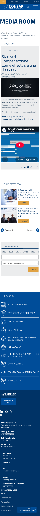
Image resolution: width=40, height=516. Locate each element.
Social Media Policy (7, 506)
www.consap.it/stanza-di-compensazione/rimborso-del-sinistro (17, 118)
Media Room (14, 2)
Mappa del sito (6, 497)
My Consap (36, 2)
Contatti (26, 2)
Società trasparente (19, 304)
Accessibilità (5, 502)
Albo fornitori (15, 321)
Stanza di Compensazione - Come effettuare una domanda (18, 36)
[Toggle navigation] (35, 7)
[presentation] (7, 230)
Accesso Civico (6, 510)
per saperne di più (8, 401)
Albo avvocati (15, 346)
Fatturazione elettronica (21, 313)
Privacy (3, 493)
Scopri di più (23, 203)
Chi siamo (3, 2)
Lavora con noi (15, 363)
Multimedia (23, 33)
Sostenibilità (15, 330)
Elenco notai (14, 380)
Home (3, 33)
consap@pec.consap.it (11, 470)
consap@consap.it (9, 479)
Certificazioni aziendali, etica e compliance (23, 355)
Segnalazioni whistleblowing (23, 372)
